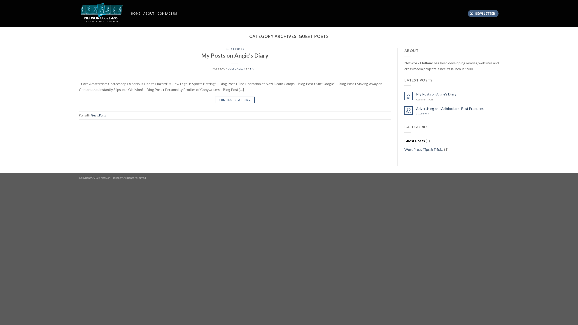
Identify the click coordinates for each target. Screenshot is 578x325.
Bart (253, 68)
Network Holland (111, 177)
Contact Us (167, 13)
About (148, 13)
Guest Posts (235, 48)
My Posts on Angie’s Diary (234, 55)
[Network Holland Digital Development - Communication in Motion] (101, 13)
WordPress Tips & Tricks (423, 149)
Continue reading (235, 100)
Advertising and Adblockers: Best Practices (450, 108)
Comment (422, 113)
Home (135, 13)
